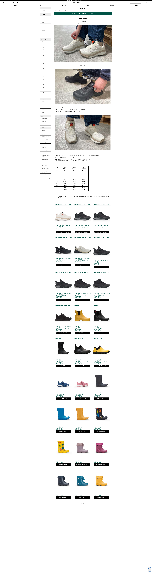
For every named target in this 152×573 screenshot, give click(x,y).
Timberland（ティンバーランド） (46, 172)
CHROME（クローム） (46, 124)
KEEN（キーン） (45, 147)
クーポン (43, 10)
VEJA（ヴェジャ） (45, 174)
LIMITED (64, 5)
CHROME (112, 5)
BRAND (15, 5)
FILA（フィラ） (44, 142)
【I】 (43, 60)
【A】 (43, 44)
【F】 (43, 55)
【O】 (43, 76)
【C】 (43, 49)
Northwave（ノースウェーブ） (46, 156)
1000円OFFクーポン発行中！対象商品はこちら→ (76, 0)
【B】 (43, 47)
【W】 (43, 95)
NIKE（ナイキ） (44, 152)
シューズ (43, 30)
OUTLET (136, 5)
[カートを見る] (149, 2)
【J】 (43, 63)
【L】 (43, 68)
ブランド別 (43, 41)
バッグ (43, 19)
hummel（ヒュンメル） (46, 144)
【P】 (43, 79)
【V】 (43, 90)
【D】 (43, 52)
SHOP (88, 5)
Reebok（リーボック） (46, 168)
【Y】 (43, 92)
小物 (43, 112)
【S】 (43, 84)
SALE (43, 35)
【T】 (43, 87)
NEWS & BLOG (83, 503)
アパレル (43, 109)
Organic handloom (45, 159)
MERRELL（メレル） (45, 150)
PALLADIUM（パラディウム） (46, 162)
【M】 (43, 71)
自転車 (43, 22)
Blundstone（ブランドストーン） (46, 134)
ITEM (40, 5)
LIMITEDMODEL (44, 118)
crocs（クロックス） (45, 139)
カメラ (43, 24)
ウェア (43, 27)
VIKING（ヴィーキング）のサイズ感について (63, 10)
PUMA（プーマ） (45, 121)
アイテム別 (43, 101)
